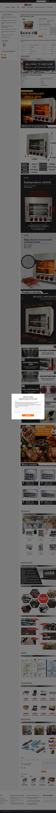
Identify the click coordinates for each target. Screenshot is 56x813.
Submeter (28, 415)
